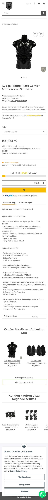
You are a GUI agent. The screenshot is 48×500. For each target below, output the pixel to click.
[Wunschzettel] (39, 3)
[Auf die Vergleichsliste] (35, 34)
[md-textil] (9, 6)
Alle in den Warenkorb (24, 382)
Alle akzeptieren (24, 477)
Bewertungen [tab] (26, 203)
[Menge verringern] (4, 183)
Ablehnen (24, 491)
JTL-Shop (28, 497)
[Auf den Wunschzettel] (41, 34)
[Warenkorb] (43, 3)
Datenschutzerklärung (18, 471)
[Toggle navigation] (3, 2)
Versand (21, 146)
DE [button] (27, 3)
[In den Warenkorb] (24, 189)
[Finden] (43, 13)
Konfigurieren (24, 485)
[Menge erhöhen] (43, 183)
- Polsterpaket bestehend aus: (14, 253)
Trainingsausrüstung (18, 101)
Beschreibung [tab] (8, 203)
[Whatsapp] (42, 494)
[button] (34, 3)
